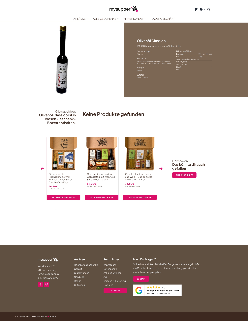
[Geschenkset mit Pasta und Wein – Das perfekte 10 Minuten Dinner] (140, 153)
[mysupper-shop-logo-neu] (124, 7)
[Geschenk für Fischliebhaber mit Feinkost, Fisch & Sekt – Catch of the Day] (63, 153)
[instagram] (46, 284)
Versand (61, 189)
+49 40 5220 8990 (48, 277)
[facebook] (40, 284)
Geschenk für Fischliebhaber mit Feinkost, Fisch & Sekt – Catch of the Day (62, 178)
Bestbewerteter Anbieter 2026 (163, 290)
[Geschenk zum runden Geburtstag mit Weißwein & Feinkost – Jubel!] (101, 153)
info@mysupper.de (49, 273)
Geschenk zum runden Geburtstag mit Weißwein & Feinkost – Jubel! (101, 176)
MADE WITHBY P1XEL (47, 316)
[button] (208, 9)
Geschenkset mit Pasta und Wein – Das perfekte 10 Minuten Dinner (138, 176)
